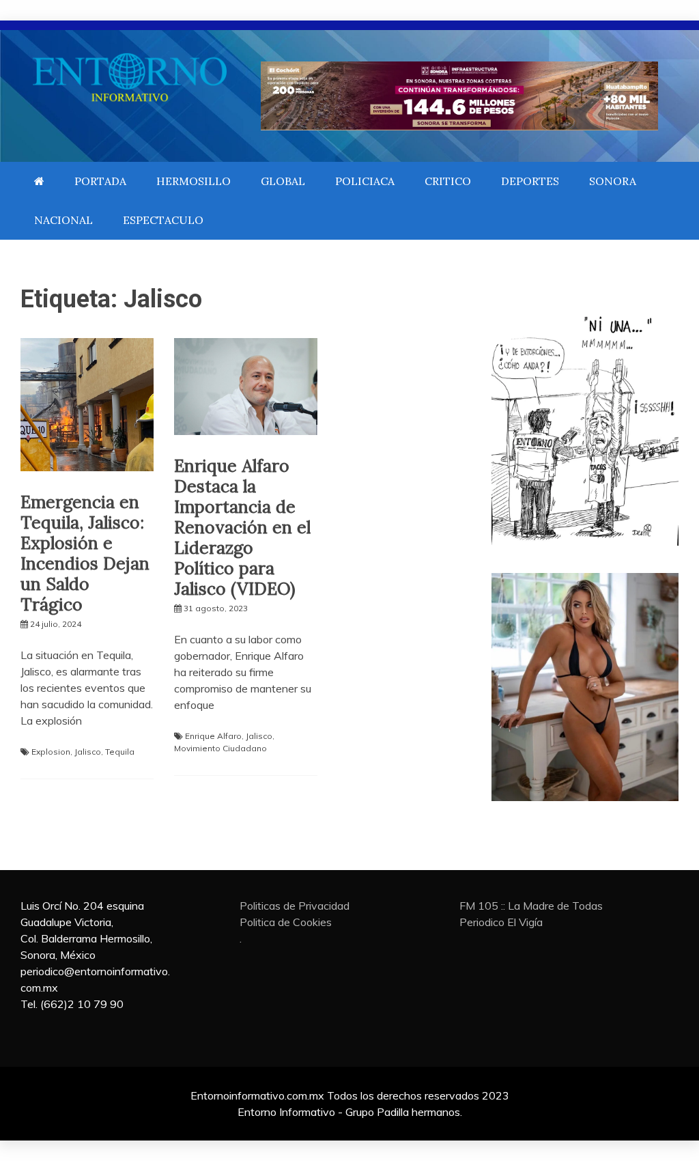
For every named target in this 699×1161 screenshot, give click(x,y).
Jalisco (87, 751)
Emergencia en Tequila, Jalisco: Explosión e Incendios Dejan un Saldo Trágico (84, 553)
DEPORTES (530, 181)
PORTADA (100, 181)
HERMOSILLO (193, 181)
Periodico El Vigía (501, 922)
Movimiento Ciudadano (220, 748)
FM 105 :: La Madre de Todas (531, 905)
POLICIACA (365, 181)
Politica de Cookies (286, 922)
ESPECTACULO (163, 220)
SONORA (612, 181)
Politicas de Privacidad (295, 905)
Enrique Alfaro (213, 736)
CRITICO (448, 181)
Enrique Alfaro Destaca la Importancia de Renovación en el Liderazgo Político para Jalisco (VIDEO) (242, 527)
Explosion (50, 751)
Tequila (119, 751)
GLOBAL (283, 181)
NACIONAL (63, 220)
